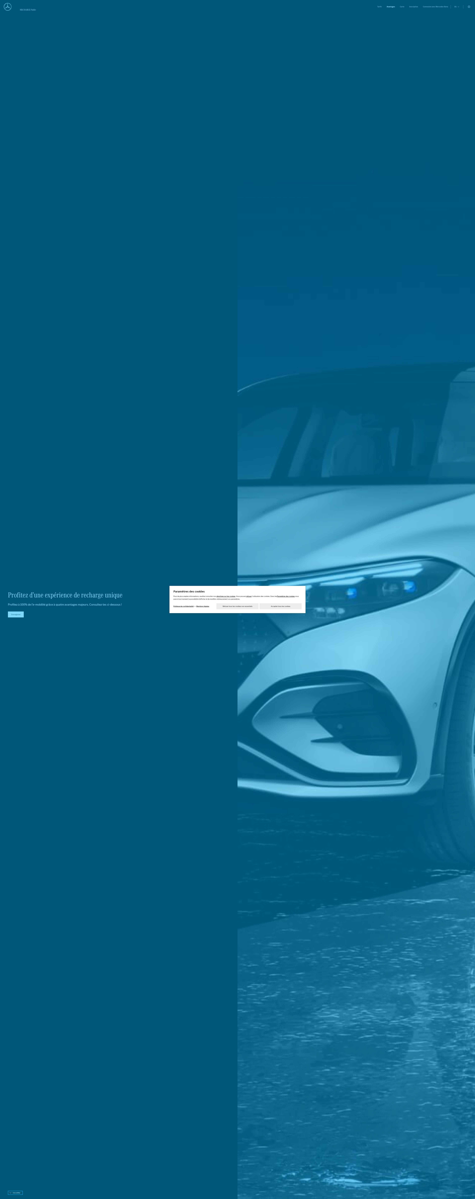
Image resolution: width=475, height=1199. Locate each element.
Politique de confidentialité (183, 606)
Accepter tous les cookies (280, 606)
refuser (249, 596)
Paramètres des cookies (286, 596)
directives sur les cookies (225, 596)
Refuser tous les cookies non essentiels (237, 606)
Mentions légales (202, 606)
